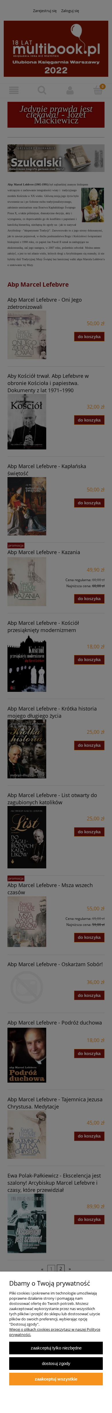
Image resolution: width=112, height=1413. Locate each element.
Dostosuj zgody (56, 1363)
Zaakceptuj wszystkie (56, 1378)
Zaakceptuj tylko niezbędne (56, 1347)
